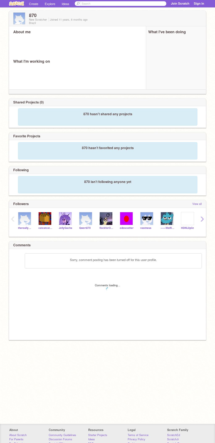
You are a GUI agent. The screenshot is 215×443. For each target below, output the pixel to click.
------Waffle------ (168, 228)
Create (33, 3)
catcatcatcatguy (45, 228)
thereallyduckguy (25, 228)
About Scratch (18, 435)
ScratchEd (173, 435)
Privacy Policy (136, 439)
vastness (145, 228)
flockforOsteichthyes (107, 228)
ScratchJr (173, 439)
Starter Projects (97, 435)
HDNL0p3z (187, 228)
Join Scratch (180, 3)
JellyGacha (65, 228)
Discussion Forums (60, 439)
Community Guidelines (62, 435)
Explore (50, 3)
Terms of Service (138, 435)
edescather (127, 228)
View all (197, 204)
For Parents (16, 439)
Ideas (65, 3)
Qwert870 (85, 228)
